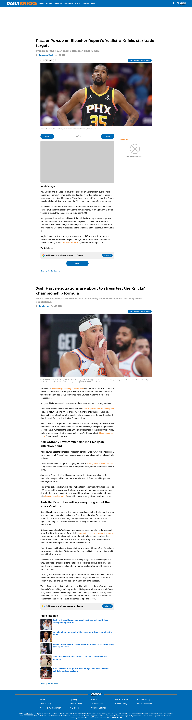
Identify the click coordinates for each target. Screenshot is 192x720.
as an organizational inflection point (98, 409)
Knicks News (53, 684)
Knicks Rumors (54, 271)
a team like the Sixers (69, 242)
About (42, 699)
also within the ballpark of (55, 496)
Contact (94, 699)
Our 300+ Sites (121, 699)
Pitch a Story (45, 703)
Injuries (85, 3)
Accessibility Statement (50, 708)
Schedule (58, 3)
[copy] (54, 60)
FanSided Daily (143, 699)
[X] (178, 3)
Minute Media (28, 714)
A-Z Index (74, 708)
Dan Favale (44, 306)
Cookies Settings (98, 708)
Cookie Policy (121, 703)
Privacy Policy (76, 703)
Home (42, 271)
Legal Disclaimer (144, 703)
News (41, 3)
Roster (77, 3)
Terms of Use (97, 703)
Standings (68, 3)
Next (108, 136)
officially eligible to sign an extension (68, 388)
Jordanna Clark (46, 55)
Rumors (49, 3)
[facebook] (173, 3)
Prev (47, 136)
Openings (74, 699)
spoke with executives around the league (95, 533)
